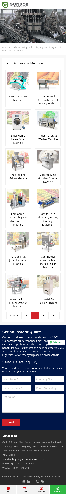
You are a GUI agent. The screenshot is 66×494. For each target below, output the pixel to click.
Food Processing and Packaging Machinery (32, 47)
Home (5, 47)
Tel (8, 491)
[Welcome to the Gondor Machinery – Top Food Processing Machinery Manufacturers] (14, 4)
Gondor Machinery (30, 476)
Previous (14, 315)
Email (24, 491)
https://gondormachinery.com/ (28, 459)
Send (11, 422)
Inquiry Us (41, 491)
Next (54, 315)
